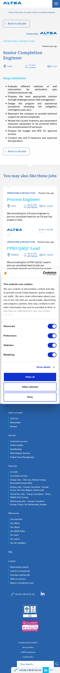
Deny (30, 397)
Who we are (13, 513)
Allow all (30, 377)
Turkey (9, 66)
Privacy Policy (28, 647)
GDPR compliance (28, 652)
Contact (12, 561)
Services (12, 435)
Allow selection (30, 387)
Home (10, 12)
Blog (10, 552)
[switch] (52, 335)
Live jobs (27, 12)
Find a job (19, 12)
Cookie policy (28, 657)
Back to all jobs (17, 23)
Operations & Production (19, 41)
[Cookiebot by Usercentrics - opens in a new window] (43, 273)
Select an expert (15, 412)
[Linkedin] (43, 594)
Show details (43, 367)
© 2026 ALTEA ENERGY (28, 643)
